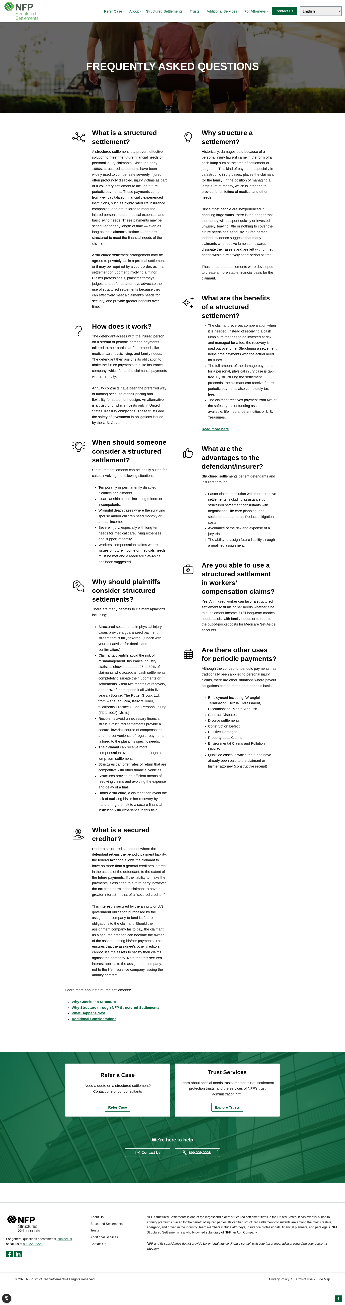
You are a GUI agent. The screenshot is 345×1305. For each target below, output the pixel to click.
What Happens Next (88, 1013)
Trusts (194, 11)
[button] (338, 1298)
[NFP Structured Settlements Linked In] (18, 1254)
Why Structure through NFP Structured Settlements (116, 1008)
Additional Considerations (94, 1019)
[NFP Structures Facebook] (9, 1254)
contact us (65, 1239)
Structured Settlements (164, 11)
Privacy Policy (279, 1279)
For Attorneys (255, 11)
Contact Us (284, 11)
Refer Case (113, 11)
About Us (97, 1217)
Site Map (323, 1279)
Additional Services (222, 11)
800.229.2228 (33, 1244)
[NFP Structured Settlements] (21, 11)
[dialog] (6, 1298)
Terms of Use (303, 1279)
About (134, 11)
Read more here (215, 429)
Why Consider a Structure (94, 1002)
